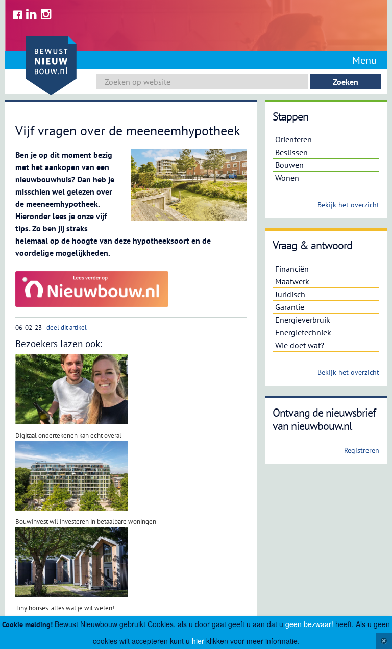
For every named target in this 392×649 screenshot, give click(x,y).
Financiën (292, 268)
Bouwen (289, 165)
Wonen (287, 178)
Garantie (289, 307)
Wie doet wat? (299, 345)
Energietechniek (303, 332)
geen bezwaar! (309, 624)
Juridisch (290, 294)
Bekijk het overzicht (348, 204)
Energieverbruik (302, 320)
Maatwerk (292, 281)
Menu (364, 60)
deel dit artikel (66, 327)
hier (198, 641)
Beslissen (291, 152)
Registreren (361, 450)
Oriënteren (293, 139)
